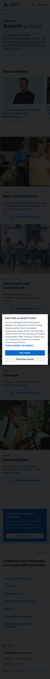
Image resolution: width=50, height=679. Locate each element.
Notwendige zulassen (25, 359)
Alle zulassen (24, 353)
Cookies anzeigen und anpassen (19, 345)
